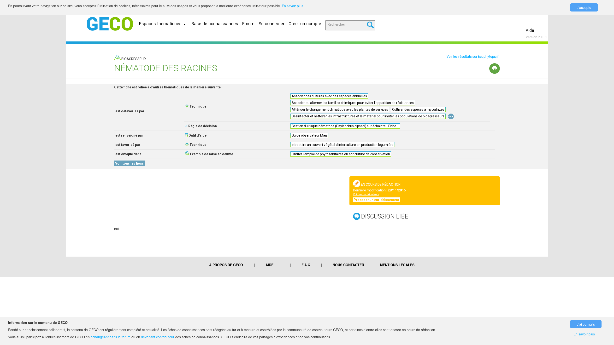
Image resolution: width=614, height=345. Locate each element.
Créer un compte (305, 23)
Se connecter (271, 23)
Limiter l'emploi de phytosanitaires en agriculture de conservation (341, 154)
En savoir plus (292, 5)
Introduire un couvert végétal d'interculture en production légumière (343, 145)
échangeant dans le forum (110, 336)
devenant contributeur (157, 336)
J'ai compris (586, 324)
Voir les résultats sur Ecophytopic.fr (473, 56)
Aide (530, 30)
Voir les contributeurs (366, 194)
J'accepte (584, 7)
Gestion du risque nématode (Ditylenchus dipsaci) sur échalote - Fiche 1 (345, 126)
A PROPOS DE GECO (226, 264)
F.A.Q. (306, 264)
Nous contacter (348, 264)
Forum (248, 23)
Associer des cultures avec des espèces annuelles (329, 96)
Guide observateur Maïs (310, 135)
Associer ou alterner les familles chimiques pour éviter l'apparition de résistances (353, 103)
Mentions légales (397, 264)
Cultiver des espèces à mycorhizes (418, 109)
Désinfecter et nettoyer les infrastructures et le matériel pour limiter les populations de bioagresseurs (368, 116)
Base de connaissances (214, 23)
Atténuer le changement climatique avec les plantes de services (340, 109)
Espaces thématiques (161, 23)
